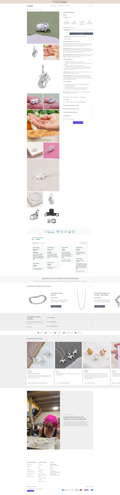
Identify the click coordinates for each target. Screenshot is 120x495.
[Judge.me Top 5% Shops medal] (69, 231)
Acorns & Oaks (29, 469)
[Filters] (81, 243)
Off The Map (29, 474)
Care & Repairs (41, 469)
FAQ (39, 467)
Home (28, 9)
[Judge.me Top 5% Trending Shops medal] (73, 231)
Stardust (28, 467)
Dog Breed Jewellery (30, 471)
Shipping (40, 471)
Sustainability (40, 473)
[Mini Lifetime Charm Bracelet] (38, 300)
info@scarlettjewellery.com (55, 472)
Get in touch (29, 326)
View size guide (66, 99)
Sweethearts (29, 466)
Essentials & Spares (30, 476)
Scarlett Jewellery (33, 488)
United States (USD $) (32, 486)
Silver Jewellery (32, 9)
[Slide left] (89, 286)
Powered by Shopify (39, 488)
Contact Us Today (82, 102)
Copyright (40, 479)
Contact (39, 466)
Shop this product (56, 306)
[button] (65, 17)
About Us (40, 464)
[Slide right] (92, 286)
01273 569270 (53, 470)
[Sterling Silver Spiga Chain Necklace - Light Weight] (81, 300)
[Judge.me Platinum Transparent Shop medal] (61, 231)
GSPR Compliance (41, 481)
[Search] (88, 6)
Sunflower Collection (30, 473)
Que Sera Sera (29, 464)
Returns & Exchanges (42, 477)
